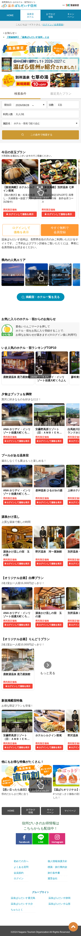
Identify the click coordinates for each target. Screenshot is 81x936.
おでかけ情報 (30, 811)
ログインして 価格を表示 (21, 230)
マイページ (70, 810)
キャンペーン (50, 811)
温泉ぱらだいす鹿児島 (23, 898)
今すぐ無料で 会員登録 (60, 230)
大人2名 (20, 114)
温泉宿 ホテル (30, 15)
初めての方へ (21, 861)
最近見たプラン (60, 93)
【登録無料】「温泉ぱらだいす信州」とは (27, 37)
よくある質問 (21, 867)
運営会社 (52, 878)
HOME (10, 15)
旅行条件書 (54, 872)
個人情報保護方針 (57, 861)
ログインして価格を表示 (21, 214)
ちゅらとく (17, 909)
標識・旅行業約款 (57, 867)
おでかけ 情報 (50, 15)
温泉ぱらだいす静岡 (59, 898)
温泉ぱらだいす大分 (22, 903)
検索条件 (20, 93)
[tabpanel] (20, 189)
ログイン (19, 878)
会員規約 (19, 872)
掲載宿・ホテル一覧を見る (43, 296)
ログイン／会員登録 (53, 24)
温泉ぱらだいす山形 (59, 903)
